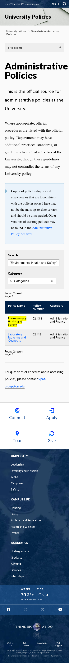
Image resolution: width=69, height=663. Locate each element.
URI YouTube (60, 609)
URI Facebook (9, 609)
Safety (15, 490)
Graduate (16, 558)
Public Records (25, 644)
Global (15, 477)
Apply (51, 417)
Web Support (58, 644)
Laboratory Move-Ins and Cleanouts (17, 337)
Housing (16, 508)
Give (52, 441)
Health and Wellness (23, 527)
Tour (17, 441)
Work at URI (10, 644)
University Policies (28, 16)
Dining (15, 514)
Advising (16, 564)
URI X (43, 609)
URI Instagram (26, 609)
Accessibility (42, 643)
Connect (17, 417)
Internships (17, 576)
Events (15, 533)
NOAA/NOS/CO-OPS (34, 599)
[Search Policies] (33, 262)
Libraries (16, 570)
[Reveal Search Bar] (64, 4)
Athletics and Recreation (26, 521)
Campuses (17, 483)
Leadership (17, 465)
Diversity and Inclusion (24, 471)
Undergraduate (20, 551)
